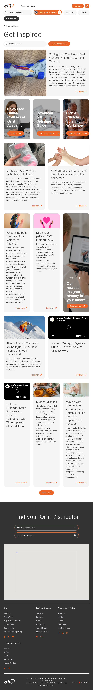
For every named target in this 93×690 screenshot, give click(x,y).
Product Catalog (42, 632)
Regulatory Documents (12, 621)
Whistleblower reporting (13, 632)
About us (7, 613)
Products (39, 617)
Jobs (33, 6)
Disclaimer (43, 685)
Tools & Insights (42, 628)
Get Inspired (40, 624)
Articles (61, 617)
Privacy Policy (9, 624)
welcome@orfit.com (33, 683)
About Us (25, 6)
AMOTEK (85, 683)
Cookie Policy (9, 628)
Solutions (39, 613)
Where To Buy (9, 617)
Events (38, 621)
